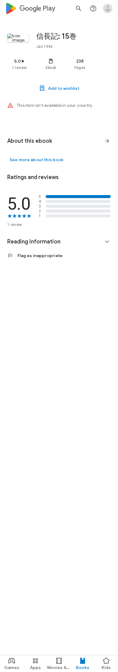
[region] (59, 64)
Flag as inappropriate (35, 256)
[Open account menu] (107, 8)
